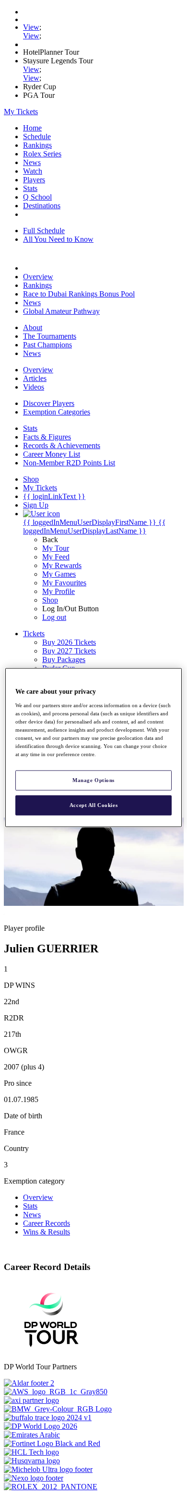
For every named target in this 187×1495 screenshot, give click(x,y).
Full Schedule (44, 230)
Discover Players (48, 403)
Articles (35, 378)
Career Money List (51, 454)
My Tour (55, 548)
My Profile (58, 591)
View (31, 27)
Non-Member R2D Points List (69, 463)
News (32, 162)
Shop (50, 600)
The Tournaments (49, 336)
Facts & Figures (47, 437)
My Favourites (64, 583)
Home (32, 128)
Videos (33, 387)
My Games (59, 574)
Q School (37, 197)
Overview (38, 277)
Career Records (46, 1223)
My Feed (56, 557)
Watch (32, 171)
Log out (54, 617)
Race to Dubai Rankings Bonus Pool (79, 294)
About (32, 327)
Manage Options (93, 780)
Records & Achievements (61, 445)
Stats (30, 188)
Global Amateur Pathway (61, 311)
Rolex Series (42, 154)
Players (34, 180)
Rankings (37, 145)
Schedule (37, 136)
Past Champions (47, 345)
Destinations (41, 206)
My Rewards (62, 565)
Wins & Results (46, 1232)
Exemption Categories (56, 412)
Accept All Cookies (93, 805)
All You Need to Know (58, 239)
